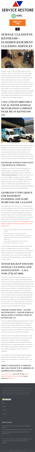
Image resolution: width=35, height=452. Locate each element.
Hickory (26, 440)
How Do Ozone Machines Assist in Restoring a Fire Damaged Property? (16, 426)
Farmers (25, 376)
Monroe (22, 440)
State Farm (16, 374)
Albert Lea (12, 439)
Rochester (4, 442)
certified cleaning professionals (9, 175)
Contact (4, 406)
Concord (30, 439)
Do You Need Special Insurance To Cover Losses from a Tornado (17, 429)
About (3, 403)
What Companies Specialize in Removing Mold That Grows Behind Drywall (16, 432)
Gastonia (10, 440)
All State (22, 374)
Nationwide (4, 378)
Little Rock (4, 440)
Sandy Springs (16, 440)
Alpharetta (18, 439)
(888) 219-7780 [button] (17, 23)
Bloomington (24, 439)
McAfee (4, 410)
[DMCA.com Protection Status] (6, 399)
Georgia (6, 371)
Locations (4, 413)
